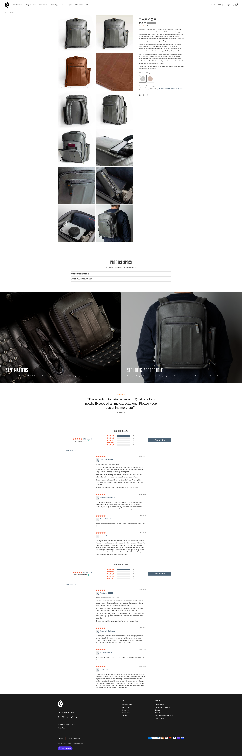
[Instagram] (64, 717)
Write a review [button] (160, 440)
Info (87, 5)
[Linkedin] (78, 717)
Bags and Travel (31, 5)
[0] (236, 5)
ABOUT (157, 701)
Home (6, 12)
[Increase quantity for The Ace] (145, 87)
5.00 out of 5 (87, 439)
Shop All (69, 5)
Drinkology (54, 5)
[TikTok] (73, 717)
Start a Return (62, 728)
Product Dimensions (80, 274)
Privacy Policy (159, 718)
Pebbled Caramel (150, 79)
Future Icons (126, 713)
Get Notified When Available (172, 88)
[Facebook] (60, 717)
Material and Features (81, 279)
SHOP (124, 701)
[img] (101, 456)
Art (61, 5)
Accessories (43, 5)
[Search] (233, 5)
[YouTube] (69, 717)
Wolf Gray (143, 79)
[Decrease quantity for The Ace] (140, 87)
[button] (110, 436)
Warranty (157, 713)
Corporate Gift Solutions (162, 707)
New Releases (17, 5)
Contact (157, 710)
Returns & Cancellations (67, 724)
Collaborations (79, 5)
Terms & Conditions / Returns (164, 715)
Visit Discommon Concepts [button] (66, 712)
